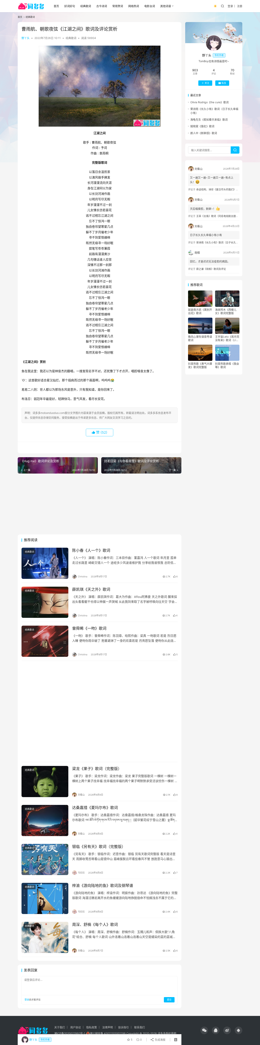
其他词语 (165, 6)
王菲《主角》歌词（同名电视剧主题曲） (218, 215)
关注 (207, 83)
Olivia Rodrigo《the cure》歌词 (209, 102)
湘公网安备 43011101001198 (108, 1033)
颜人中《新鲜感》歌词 (203, 133)
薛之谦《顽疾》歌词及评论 (211, 268)
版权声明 (171, 1033)
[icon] (204, 1030)
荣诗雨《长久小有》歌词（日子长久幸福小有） (222, 242)
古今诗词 (101, 6)
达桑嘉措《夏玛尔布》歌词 (95, 807)
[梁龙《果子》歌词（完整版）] (45, 781)
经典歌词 (85, 6)
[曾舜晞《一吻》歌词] (45, 641)
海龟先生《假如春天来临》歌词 (209, 119)
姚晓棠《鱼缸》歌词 (202, 126)
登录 (230, 6)
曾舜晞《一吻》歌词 (89, 628)
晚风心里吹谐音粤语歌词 (200, 338)
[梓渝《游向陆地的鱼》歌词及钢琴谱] (45, 898)
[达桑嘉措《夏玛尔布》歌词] (45, 820)
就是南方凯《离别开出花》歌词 (200, 311)
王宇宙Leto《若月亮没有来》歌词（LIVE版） (227, 338)
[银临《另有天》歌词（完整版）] (45, 859)
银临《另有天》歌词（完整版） (98, 846)
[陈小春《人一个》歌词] (45, 563)
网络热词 (133, 6)
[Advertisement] (99, 504)
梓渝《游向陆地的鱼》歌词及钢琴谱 (102, 885)
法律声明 (107, 1027)
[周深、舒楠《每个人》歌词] (45, 937)
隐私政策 (91, 1027)
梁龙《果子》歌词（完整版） (97, 768)
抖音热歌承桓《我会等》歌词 (227, 365)
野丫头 (26, 38)
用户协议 (75, 1027)
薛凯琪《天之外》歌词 (91, 589)
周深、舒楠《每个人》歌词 (95, 924)
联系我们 (139, 1027)
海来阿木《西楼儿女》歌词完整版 (225, 311)
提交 (169, 999)
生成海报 (159, 1039)
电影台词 (149, 6)
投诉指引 (123, 1027)
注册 (239, 6)
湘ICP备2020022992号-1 (69, 1033)
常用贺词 (117, 6)
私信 (224, 83)
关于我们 (59, 1027)
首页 (56, 6)
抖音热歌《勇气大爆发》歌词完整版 (200, 365)
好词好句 (69, 6)
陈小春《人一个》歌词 (91, 550)
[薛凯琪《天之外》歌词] (45, 602)
